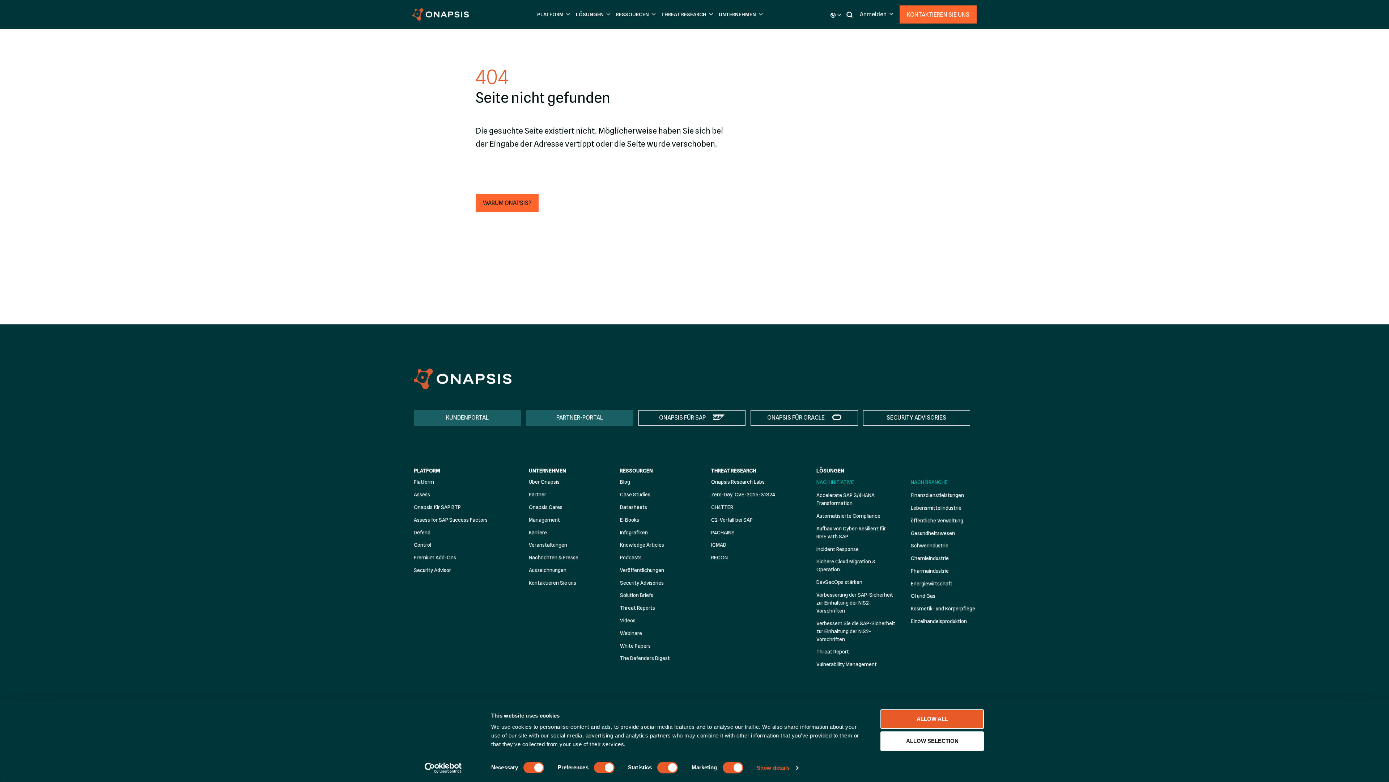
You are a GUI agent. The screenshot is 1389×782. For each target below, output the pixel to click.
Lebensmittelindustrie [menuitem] (936, 508)
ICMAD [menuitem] (718, 545)
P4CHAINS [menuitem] (723, 532)
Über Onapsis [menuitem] (544, 482)
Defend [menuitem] (422, 532)
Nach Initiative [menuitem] (835, 482)
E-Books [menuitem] (629, 520)
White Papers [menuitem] (635, 646)
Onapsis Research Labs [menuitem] (738, 482)
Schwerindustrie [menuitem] (929, 545)
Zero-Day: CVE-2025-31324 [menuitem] (743, 494)
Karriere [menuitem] (538, 532)
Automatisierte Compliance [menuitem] (848, 516)
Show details (773, 768)
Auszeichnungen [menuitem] (547, 570)
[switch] (604, 767)
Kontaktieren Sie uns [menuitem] (552, 583)
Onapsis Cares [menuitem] (545, 507)
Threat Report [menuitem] (832, 652)
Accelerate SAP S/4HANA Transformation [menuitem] (845, 499)
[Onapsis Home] (462, 379)
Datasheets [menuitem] (633, 507)
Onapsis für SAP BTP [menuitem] (437, 507)
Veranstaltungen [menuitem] (548, 545)
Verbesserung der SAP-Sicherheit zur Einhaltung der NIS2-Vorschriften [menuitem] (854, 603)
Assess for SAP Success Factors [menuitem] (451, 520)
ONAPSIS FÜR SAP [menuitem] (682, 417)
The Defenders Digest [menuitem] (645, 658)
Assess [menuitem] (422, 494)
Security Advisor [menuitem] (432, 570)
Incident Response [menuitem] (837, 549)
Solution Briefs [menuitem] (636, 595)
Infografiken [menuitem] (634, 532)
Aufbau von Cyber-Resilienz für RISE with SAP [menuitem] (851, 532)
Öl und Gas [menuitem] (923, 596)
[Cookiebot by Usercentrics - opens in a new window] (443, 767)
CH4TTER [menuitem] (722, 507)
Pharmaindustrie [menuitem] (930, 571)
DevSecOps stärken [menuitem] (839, 582)
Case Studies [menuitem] (635, 494)
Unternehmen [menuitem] (547, 471)
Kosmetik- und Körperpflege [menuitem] (943, 608)
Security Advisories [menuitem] (642, 583)
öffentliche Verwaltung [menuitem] (937, 521)
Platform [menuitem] (427, 471)
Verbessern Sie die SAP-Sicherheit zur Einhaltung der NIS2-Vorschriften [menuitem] (855, 631)
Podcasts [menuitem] (631, 557)
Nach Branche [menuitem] (929, 482)
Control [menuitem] (422, 545)
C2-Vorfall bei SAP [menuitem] (732, 520)
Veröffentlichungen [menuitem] (642, 570)
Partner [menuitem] (537, 494)
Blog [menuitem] (625, 482)
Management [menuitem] (544, 520)
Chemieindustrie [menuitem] (930, 558)
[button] (553, 15)
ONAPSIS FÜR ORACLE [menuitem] (796, 417)
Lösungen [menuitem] (830, 471)
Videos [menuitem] (628, 620)
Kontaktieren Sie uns (938, 14)
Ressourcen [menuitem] (636, 471)
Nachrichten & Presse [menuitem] (553, 557)
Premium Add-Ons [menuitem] (435, 557)
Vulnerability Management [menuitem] (846, 664)
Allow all (932, 719)
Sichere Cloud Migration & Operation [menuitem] (845, 565)
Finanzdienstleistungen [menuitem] (937, 495)
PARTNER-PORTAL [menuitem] (579, 417)
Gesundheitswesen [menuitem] (933, 533)
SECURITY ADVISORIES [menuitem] (916, 417)
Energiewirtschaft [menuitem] (931, 583)
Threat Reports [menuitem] (637, 608)
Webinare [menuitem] (631, 633)
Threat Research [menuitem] (733, 471)
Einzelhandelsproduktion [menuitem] (939, 621)
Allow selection (932, 741)
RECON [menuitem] (719, 557)
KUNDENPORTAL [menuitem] (467, 417)
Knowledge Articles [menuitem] (642, 545)
